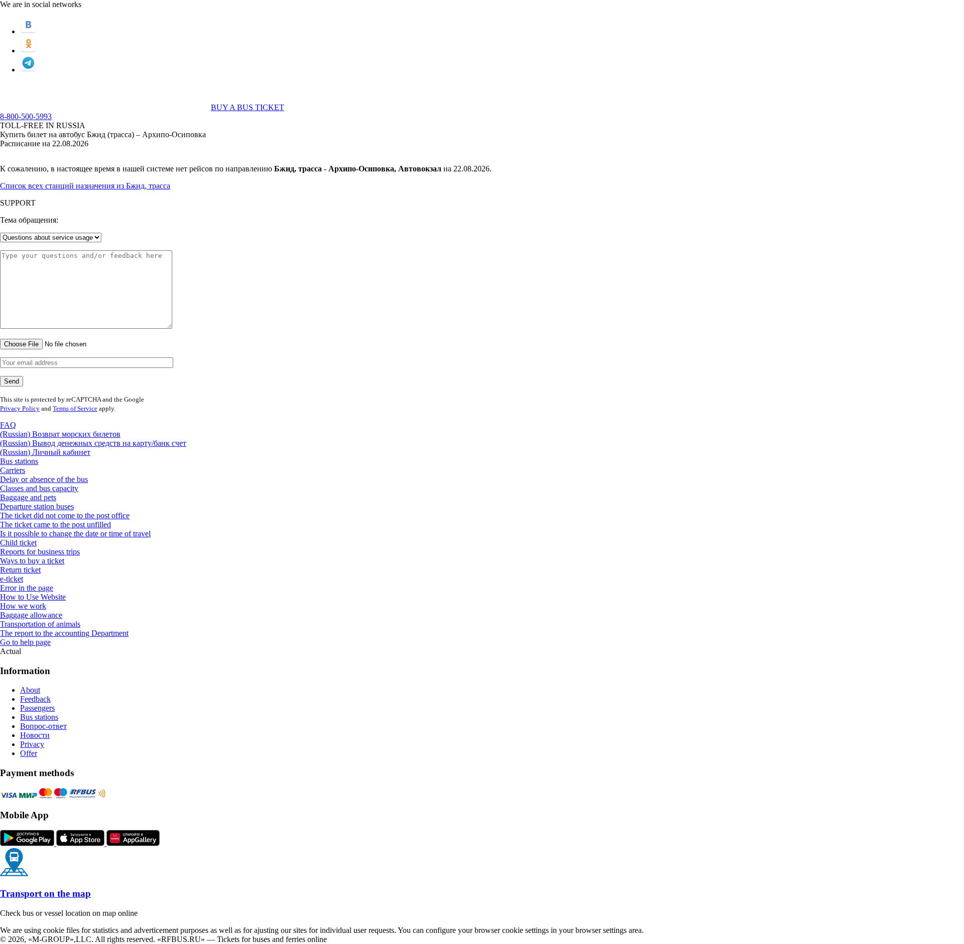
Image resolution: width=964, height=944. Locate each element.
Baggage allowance (31, 615)
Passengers (37, 708)
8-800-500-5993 (26, 116)
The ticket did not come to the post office (65, 515)
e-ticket (11, 579)
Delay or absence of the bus (44, 479)
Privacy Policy (20, 408)
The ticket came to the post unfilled (55, 524)
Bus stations (19, 461)
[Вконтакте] (28, 31)
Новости (35, 735)
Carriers (12, 470)
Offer (28, 753)
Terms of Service (75, 408)
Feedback (35, 699)
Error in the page (26, 588)
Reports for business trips (40, 551)
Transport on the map (45, 893)
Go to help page (25, 642)
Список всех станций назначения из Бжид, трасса (85, 185)
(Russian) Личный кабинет (45, 452)
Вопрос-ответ (43, 726)
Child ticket (18, 542)
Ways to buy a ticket (32, 560)
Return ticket (20, 569)
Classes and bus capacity (39, 488)
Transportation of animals (40, 624)
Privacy (32, 744)
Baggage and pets (28, 497)
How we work (23, 606)
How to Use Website (33, 597)
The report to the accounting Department (64, 633)
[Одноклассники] (28, 50)
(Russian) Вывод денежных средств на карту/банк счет (93, 443)
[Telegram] (28, 69)
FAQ (8, 425)
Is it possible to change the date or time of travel (75, 533)
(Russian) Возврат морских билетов (60, 434)
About (30, 690)
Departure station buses (37, 506)
